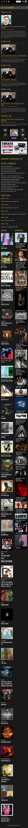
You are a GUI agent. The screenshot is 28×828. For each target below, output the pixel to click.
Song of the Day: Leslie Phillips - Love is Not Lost (9, 186)
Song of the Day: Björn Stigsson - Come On (8, 207)
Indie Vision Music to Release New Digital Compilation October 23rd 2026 (13, 173)
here (2, 37)
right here (15, 36)
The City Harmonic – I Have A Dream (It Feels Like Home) (12, 104)
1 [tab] (2, 153)
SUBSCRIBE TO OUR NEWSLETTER (11, 159)
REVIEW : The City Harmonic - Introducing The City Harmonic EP (12, 120)
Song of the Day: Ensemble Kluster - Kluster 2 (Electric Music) (12, 189)
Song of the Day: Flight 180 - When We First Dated (10, 181)
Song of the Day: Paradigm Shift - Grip (8, 188)
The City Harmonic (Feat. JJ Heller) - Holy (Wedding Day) (14, 56)
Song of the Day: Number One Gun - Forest (8, 191)
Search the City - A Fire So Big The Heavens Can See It (10, 176)
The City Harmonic (10, 59)
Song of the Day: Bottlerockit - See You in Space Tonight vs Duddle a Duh (14, 182)
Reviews (7, 122)
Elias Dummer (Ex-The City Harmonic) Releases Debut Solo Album (13, 27)
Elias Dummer (4, 31)
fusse (20, 825)
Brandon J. (4, 29)
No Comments (11, 29)
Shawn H (3, 57)
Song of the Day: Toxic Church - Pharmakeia (8, 169)
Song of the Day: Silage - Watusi (6, 166)
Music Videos (8, 57)
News (8, 29)
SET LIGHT (18, 1)
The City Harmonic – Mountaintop (9, 79)
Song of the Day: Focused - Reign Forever (8, 171)
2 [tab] (3, 153)
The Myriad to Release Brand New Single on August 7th (10, 179)
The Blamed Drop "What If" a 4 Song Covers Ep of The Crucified (12, 177)
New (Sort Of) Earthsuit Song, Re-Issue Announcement (10, 168)
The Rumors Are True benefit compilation (8, 184)
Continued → (7, 37)
